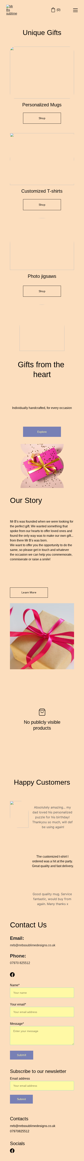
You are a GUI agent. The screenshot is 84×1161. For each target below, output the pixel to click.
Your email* (18, 1004)
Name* (15, 985)
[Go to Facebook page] (12, 974)
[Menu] (75, 10)
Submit (21, 1055)
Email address (20, 1078)
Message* (17, 1023)
